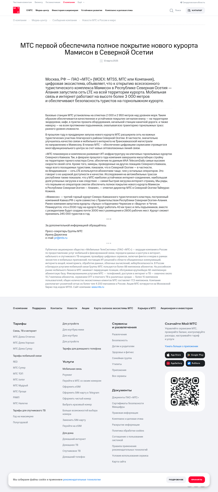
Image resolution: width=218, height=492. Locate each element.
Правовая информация (125, 413)
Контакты (56, 308)
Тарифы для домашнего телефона (82, 349)
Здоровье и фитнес (123, 352)
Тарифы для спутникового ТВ (29, 410)
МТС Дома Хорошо (23, 343)
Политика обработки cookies (128, 431)
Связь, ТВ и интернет (25, 331)
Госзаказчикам (53, 2)
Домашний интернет (74, 439)
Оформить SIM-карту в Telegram (81, 393)
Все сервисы (119, 376)
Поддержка (39, 308)
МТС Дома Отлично (24, 337)
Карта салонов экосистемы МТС (113, 308)
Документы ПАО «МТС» (125, 397)
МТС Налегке (20, 403)
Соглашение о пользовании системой (127, 438)
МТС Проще (19, 391)
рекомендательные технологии (82, 479)
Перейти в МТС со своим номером (82, 381)
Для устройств (71, 324)
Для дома (68, 433)
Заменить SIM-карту (74, 420)
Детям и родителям (123, 346)
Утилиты (117, 364)
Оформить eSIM (72, 387)
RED (15, 362)
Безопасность (120, 340)
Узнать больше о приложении (181, 346)
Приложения (119, 370)
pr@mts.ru (60, 238)
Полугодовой (20, 422)
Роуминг (67, 375)
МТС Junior (19, 379)
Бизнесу (39, 2)
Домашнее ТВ (70, 445)
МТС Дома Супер (22, 349)
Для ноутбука (70, 335)
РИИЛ (16, 397)
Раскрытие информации (126, 425)
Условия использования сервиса (130, 456)
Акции (85, 308)
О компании (69, 2)
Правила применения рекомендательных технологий (129, 448)
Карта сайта (119, 461)
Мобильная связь (72, 369)
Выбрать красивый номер (77, 404)
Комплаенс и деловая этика (127, 419)
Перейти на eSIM (72, 426)
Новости (72, 308)
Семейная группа (122, 358)
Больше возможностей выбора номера (80, 412)
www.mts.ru (98, 287)
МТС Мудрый (20, 385)
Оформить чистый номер (77, 398)
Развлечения (119, 334)
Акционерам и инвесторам (177, 308)
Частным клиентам (22, 2)
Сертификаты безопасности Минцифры (128, 405)
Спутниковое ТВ (72, 451)
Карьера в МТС (147, 308)
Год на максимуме (23, 416)
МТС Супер (19, 368)
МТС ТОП (18, 374)
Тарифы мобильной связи (27, 356)
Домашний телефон (74, 457)
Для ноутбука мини (73, 330)
